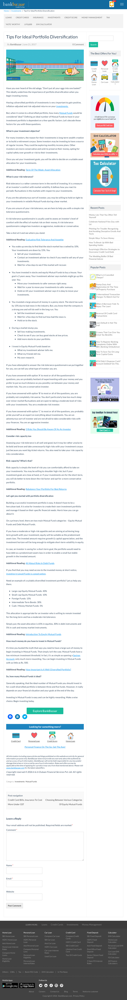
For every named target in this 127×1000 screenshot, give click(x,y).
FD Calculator (113, 957)
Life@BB (28, 24)
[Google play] (10, 987)
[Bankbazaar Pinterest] (61, 986)
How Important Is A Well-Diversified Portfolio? (48, 669)
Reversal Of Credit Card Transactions (106, 314)
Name (9, 865)
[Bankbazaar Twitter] (40, 986)
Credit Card (16, 741)
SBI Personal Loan (31, 936)
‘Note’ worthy (13, 24)
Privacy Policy (78, 996)
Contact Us (54, 991)
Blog (66, 991)
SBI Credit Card (72, 946)
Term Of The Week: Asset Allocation (43, 169)
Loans (9, 17)
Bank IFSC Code (31, 972)
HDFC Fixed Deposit (92, 941)
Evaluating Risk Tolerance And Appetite (45, 239)
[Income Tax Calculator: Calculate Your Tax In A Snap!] (104, 196)
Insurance (38, 17)
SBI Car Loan (50, 940)
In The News (63, 972)
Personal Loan (34, 741)
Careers (42, 991)
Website (10, 891)
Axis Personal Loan (31, 946)
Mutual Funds (66, 113)
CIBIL (12, 972)
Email (9, 878)
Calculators (115, 83)
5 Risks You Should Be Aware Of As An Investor (48, 429)
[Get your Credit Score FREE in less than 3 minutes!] (104, 131)
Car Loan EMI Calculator (113, 952)
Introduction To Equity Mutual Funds (43, 634)
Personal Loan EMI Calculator (115, 947)
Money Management (92, 17)
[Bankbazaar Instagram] (56, 986)
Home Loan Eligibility (7, 960)
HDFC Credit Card (73, 942)
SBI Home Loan (8, 936)
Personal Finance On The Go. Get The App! (45, 747)
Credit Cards (22, 17)
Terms (75, 991)
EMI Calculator (44, 24)
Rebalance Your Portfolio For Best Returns (46, 489)
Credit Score (70, 17)
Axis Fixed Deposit (94, 946)
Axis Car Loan (50, 943)
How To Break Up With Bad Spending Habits (101, 243)
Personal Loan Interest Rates (29, 962)
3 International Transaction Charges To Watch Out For (108, 295)
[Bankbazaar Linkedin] (46, 986)
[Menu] (122, 4)
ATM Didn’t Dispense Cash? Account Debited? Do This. (108, 362)
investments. (62, 106)
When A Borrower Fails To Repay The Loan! (107, 305)
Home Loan (70, 741)
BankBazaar (16, 44)
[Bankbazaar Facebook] (51, 986)
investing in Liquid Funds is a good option (26, 573)
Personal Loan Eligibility (29, 956)
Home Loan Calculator (112, 941)
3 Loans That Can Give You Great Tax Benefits (108, 333)
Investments (16, 11)
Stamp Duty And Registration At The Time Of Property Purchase (107, 287)
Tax (108, 17)
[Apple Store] (26, 987)
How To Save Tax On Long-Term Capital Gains (108, 352)
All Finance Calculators (112, 962)
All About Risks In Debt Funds (40, 563)
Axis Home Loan (8, 943)
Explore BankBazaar (45, 711)
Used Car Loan (50, 956)
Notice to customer (90, 991)
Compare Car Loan (52, 936)
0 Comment (78, 44)
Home (6, 11)
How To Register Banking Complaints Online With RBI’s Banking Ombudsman (108, 344)
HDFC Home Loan (9, 940)
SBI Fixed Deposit (94, 936)
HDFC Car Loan (51, 947)
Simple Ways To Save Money (101, 238)
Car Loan (104, 82)
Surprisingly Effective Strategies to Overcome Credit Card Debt (104, 250)
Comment (11, 830)
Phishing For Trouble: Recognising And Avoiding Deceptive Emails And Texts (104, 231)
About (31, 991)
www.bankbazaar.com (15, 768)
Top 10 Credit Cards (74, 955)
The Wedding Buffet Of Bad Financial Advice (101, 257)
